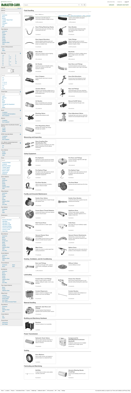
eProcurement (50, 390)
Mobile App (34, 390)
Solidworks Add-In (42, 390)
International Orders (20, 390)
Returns (13, 390)
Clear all (19, 8)
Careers (28, 390)
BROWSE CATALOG (7, 1)
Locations (7, 390)
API (55, 390)
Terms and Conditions (117, 390)
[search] (20, 13)
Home (2, 390)
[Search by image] (84, 5)
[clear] (78, 4)
